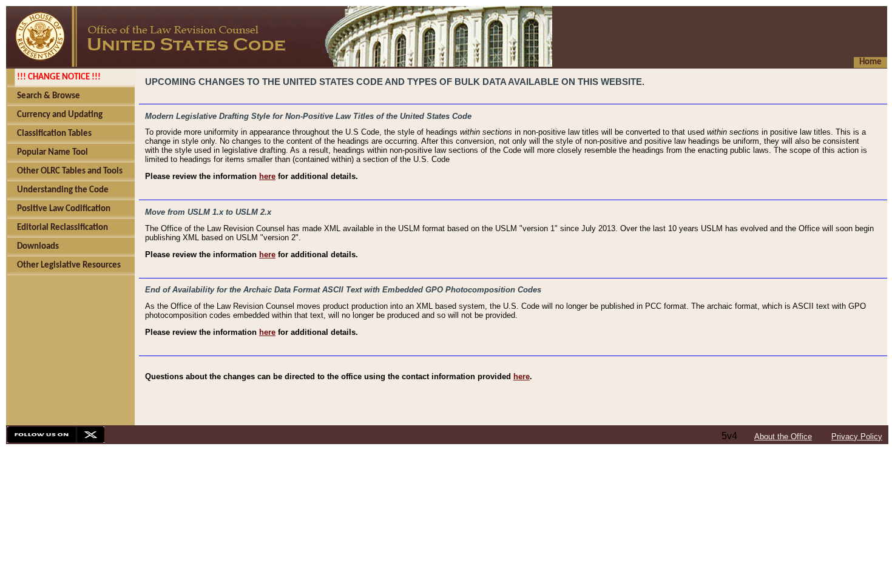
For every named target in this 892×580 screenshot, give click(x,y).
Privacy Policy (856, 436)
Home (870, 62)
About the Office (783, 436)
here (267, 176)
